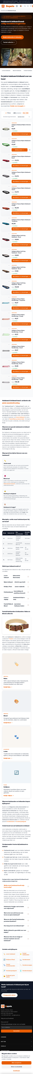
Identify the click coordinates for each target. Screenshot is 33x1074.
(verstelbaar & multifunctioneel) (14, 592)
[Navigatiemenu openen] (16, 6)
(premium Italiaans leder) (14, 605)
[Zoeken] (25, 6)
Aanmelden (16, 1031)
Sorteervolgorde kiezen (9, 116)
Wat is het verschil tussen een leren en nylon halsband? (13, 914)
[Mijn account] (28, 6)
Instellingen (16, 1070)
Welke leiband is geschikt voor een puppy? (15, 931)
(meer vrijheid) (14, 586)
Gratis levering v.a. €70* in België (10, 1)
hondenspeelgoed (21, 821)
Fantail (11, 638)
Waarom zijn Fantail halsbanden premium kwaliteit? (14, 920)
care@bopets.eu (16, 1015)
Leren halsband (6, 70)
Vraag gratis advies (9, 995)
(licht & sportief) (14, 582)
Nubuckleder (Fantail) (9, 483)
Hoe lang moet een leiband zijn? (14, 926)
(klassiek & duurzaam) (12, 576)
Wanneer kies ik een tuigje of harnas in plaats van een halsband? (13, 938)
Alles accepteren (16, 1062)
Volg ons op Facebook (7, 1018)
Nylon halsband (17, 70)
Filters (9, 113)
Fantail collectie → (8, 42)
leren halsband (20, 417)
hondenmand (10, 821)
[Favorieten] (31, 6)
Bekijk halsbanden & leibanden (12, 37)
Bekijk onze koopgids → (17, 106)
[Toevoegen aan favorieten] (9, 123)
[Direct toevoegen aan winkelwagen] (29, 149)
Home (2, 10)
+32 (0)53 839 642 (6, 1015)
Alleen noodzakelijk (16, 1066)
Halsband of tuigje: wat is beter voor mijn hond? (14, 907)
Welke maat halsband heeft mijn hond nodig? (14, 886)
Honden (6, 10)
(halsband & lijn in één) (14, 598)
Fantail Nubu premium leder (16, 419)
